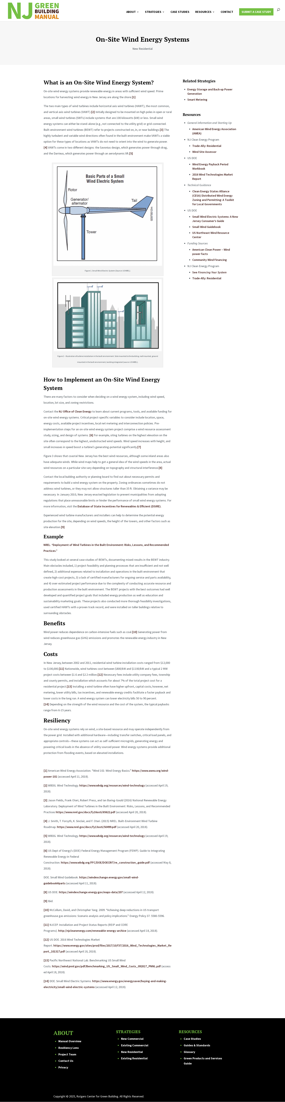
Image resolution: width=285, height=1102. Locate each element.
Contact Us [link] (65, 1061)
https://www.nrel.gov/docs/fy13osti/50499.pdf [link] (86, 827)
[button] (277, 1094)
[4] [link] (45, 147)
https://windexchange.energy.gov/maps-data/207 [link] (91, 892)
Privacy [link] (63, 1067)
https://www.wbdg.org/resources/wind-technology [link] (112, 785)
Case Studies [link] (192, 1039)
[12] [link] (100, 674)
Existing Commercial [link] (134, 1045)
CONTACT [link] (227, 12)
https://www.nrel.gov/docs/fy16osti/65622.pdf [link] (85, 812)
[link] (33, 10)
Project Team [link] (67, 1054)
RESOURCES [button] (203, 12)
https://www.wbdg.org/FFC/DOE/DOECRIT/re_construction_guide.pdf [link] (105, 862)
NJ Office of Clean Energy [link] (75, 411)
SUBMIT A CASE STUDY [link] (256, 12)
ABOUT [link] (131, 12)
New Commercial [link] (132, 1039)
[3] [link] (161, 130)
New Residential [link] (132, 1052)
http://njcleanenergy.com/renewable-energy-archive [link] (92, 931)
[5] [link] (131, 153)
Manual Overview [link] (69, 1041)
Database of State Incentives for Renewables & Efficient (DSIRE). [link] (119, 506)
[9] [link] (63, 527)
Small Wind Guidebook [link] (206, 227)
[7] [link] (139, 447)
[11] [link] (61, 669)
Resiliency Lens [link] (68, 1048)
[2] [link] (93, 112)
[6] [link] (91, 435)
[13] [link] (69, 686)
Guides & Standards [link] (197, 1045)
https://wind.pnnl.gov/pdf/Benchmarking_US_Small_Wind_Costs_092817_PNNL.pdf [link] (106, 966)
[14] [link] (46, 704)
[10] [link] (134, 632)
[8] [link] (160, 468)
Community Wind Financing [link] (209, 260)
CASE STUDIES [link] (180, 12)
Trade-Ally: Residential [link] (206, 146)
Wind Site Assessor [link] (204, 152)
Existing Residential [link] (134, 1058)
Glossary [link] (189, 1052)
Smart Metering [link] (197, 99)
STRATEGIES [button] (153, 12)
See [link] (209, 272)
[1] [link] (134, 97)
